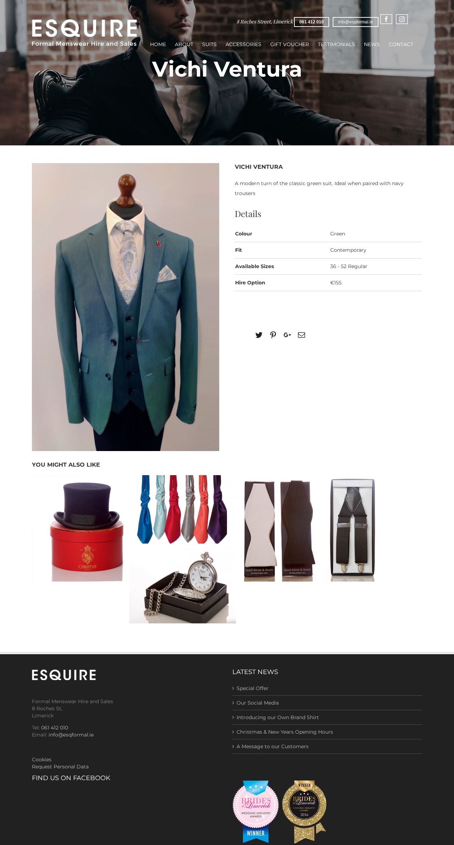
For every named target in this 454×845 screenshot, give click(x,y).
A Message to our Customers (273, 746)
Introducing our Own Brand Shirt (278, 717)
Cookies (41, 759)
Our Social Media (258, 703)
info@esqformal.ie (355, 22)
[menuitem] (158, 48)
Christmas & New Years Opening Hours (285, 732)
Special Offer (252, 688)
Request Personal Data (60, 766)
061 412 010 (311, 22)
